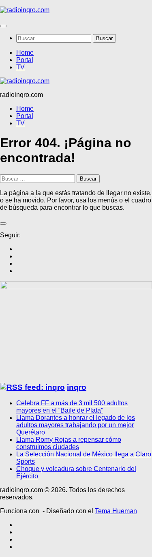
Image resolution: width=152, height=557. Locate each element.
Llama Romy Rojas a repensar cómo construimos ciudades (68, 443)
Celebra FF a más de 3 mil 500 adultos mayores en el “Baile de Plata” (72, 407)
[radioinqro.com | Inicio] (24, 9)
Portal (24, 59)
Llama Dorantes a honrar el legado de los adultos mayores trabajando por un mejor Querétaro (75, 425)
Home (25, 52)
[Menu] (3, 26)
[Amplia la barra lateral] (3, 223)
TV (20, 67)
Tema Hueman (116, 511)
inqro (76, 387)
